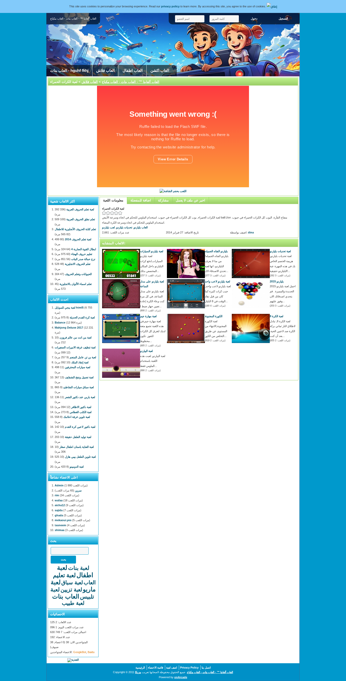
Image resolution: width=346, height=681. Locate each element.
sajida (59, 510)
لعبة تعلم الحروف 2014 (78, 239)
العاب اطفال (133, 71)
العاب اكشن (159, 71)
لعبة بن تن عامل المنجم (83, 357)
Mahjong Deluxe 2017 (69, 327)
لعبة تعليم (64, 575)
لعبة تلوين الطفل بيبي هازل (80, 456)
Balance (60, 322)
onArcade (180, 677)
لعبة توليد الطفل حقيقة (78, 436)
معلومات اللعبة (113, 200)
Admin (59, 485)
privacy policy (170, 6)
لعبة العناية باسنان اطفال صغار (77, 446)
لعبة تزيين (71, 589)
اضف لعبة (171, 667)
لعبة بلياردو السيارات (151, 251)
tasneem (60, 525)
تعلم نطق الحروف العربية (80, 219)
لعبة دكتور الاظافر (81, 406)
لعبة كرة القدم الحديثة (82, 317)
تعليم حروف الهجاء (81, 254)
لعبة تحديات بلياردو (280, 251)
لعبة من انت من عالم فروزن (75, 337)
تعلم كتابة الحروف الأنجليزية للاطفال (75, 229)
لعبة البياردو (146, 350)
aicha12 (60, 505)
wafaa (59, 500)
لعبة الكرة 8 (276, 316)
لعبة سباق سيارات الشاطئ (78, 387)
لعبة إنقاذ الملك (79, 362)
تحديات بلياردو (124, 227)
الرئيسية (140, 667)
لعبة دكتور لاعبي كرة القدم (80, 426)
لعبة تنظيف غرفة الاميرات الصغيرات (75, 347)
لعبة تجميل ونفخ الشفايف (79, 377)
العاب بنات (65, 596)
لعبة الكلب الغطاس (80, 412)
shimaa (59, 530)
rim (57, 495)
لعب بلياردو (108, 227)
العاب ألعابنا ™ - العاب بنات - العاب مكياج (130, 82)
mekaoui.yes (63, 520)
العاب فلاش (105, 71)
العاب (90, 582)
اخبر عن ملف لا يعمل (190, 200)
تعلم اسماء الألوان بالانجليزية (76, 283)
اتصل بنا (206, 667)
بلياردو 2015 (277, 281)
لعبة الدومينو (77, 466)
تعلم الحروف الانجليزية (77, 263)
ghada (59, 515)
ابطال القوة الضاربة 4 (83, 249)
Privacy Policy (189, 667)
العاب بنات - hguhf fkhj (69, 71)
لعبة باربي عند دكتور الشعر (80, 397)
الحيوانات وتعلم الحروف (78, 274)
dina (251, 232)
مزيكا (138, 672)
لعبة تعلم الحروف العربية (80, 209)
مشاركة (163, 200)
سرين (78, 490)
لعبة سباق (72, 582)
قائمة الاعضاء (155, 667)
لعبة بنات (78, 568)
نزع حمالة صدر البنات (83, 259)
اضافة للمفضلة (140, 200)
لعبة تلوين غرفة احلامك (76, 416)
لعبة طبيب (73, 603)
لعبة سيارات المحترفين (77, 367)
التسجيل (283, 18)
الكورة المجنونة (213, 316)
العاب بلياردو (141, 227)
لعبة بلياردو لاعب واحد (217, 281)
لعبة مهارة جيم (148, 316)
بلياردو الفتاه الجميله (216, 251)
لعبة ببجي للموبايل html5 (69, 307)
